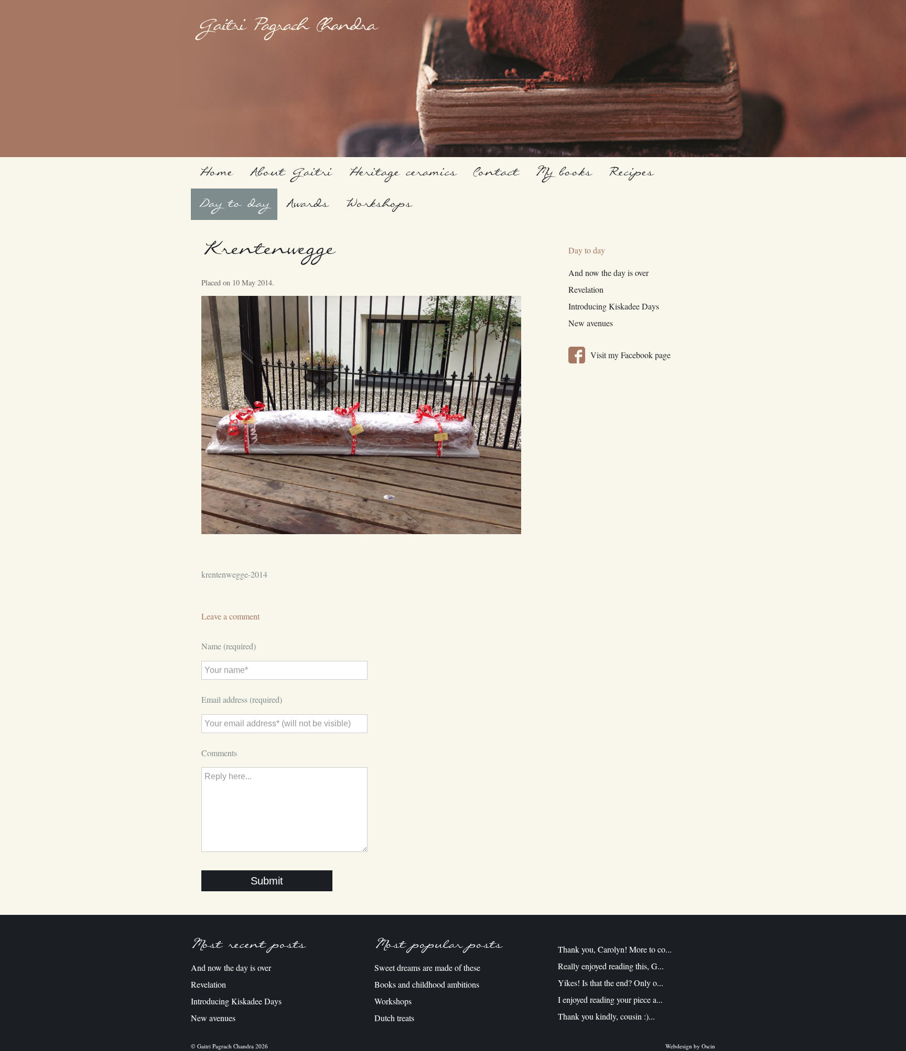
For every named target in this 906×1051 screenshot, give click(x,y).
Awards (307, 204)
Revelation (585, 289)
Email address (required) (241, 699)
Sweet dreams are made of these (427, 967)
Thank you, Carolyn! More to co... (615, 949)
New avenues (590, 322)
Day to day (234, 204)
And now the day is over (608, 272)
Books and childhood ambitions (426, 984)
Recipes (631, 172)
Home (216, 172)
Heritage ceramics (402, 172)
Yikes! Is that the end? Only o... (610, 982)
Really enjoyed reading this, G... (611, 965)
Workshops (378, 204)
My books (563, 172)
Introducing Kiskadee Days (613, 306)
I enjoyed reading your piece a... (610, 999)
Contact (495, 172)
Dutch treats (394, 1017)
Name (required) (228, 645)
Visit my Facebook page (630, 354)
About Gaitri (290, 172)
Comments (219, 752)
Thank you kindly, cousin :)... (606, 1016)
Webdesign (678, 1046)
